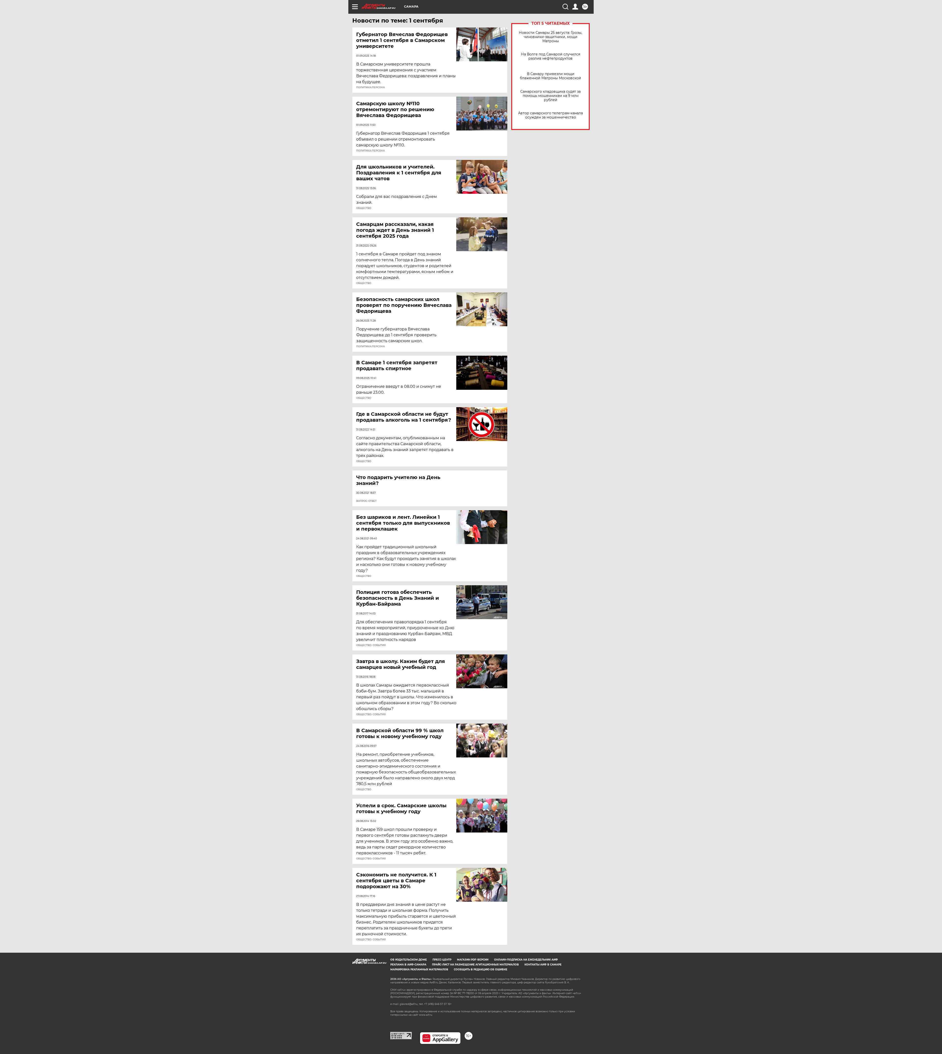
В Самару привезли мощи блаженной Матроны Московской (550, 76)
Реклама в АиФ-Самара (408, 964)
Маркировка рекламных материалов (419, 969)
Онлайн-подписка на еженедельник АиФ (526, 959)
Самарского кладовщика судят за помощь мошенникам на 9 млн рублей (550, 96)
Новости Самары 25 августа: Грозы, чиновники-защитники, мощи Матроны (550, 37)
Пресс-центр (441, 959)
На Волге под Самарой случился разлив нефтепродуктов (550, 56)
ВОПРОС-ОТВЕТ (366, 501)
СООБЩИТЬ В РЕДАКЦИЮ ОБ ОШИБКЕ (480, 969)
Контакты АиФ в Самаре (543, 964)
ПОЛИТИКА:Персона (370, 87)
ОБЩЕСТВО (363, 208)
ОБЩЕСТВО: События (371, 645)
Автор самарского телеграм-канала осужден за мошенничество (550, 115)
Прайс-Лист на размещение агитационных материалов (475, 964)
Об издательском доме (408, 959)
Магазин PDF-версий (472, 959)
